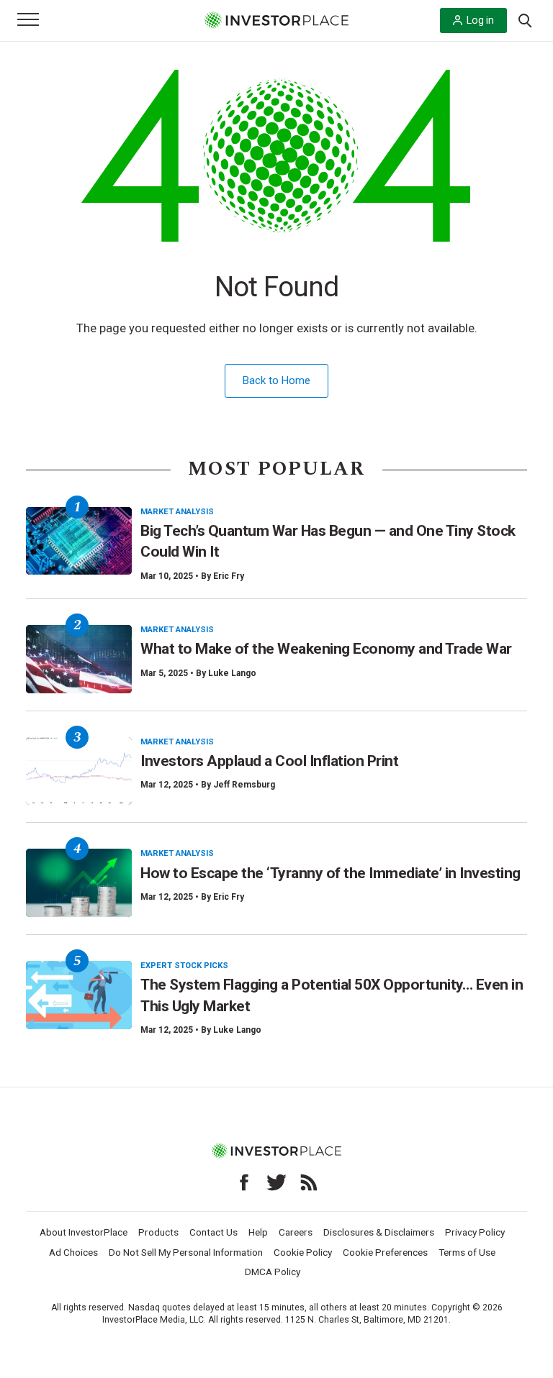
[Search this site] (525, 19)
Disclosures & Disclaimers (378, 1232)
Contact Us (213, 1232)
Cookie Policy (303, 1252)
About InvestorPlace (83, 1232)
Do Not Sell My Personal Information (186, 1252)
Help (258, 1232)
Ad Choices (73, 1252)
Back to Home (276, 380)
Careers (296, 1232)
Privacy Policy (475, 1232)
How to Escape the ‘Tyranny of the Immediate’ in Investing (330, 873)
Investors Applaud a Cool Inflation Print (269, 761)
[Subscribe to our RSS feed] (309, 1182)
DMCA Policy (272, 1271)
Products (158, 1232)
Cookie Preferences (385, 1252)
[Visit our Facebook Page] (244, 1182)
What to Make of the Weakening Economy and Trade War (326, 648)
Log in (480, 20)
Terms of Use (467, 1252)
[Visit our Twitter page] (276, 1182)
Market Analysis (177, 511)
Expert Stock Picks (184, 965)
